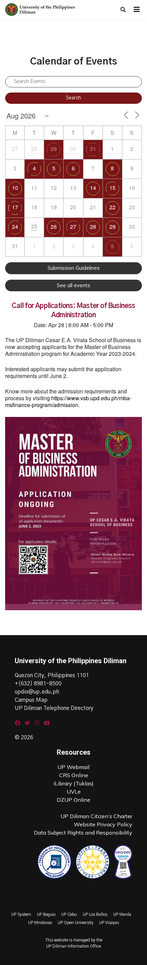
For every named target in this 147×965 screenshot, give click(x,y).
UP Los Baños (95, 914)
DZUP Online (73, 799)
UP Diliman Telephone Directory (54, 708)
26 (54, 226)
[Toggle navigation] (136, 9)
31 (93, 149)
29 (54, 149)
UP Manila (122, 914)
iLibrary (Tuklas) (73, 783)
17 (15, 207)
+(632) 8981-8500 (38, 683)
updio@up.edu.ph (37, 692)
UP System (21, 914)
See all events (73, 285)
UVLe (74, 791)
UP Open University (75, 923)
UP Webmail (73, 767)
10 (15, 188)
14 (93, 188)
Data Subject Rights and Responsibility (83, 832)
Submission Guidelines (74, 268)
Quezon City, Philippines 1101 (52, 675)
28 (93, 226)
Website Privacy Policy (103, 824)
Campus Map (31, 700)
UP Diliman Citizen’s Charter (96, 816)
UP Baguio (46, 914)
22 (112, 207)
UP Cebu (69, 914)
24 (15, 226)
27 (73, 226)
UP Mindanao (40, 923)
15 (112, 188)
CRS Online (73, 775)
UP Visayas (109, 923)
